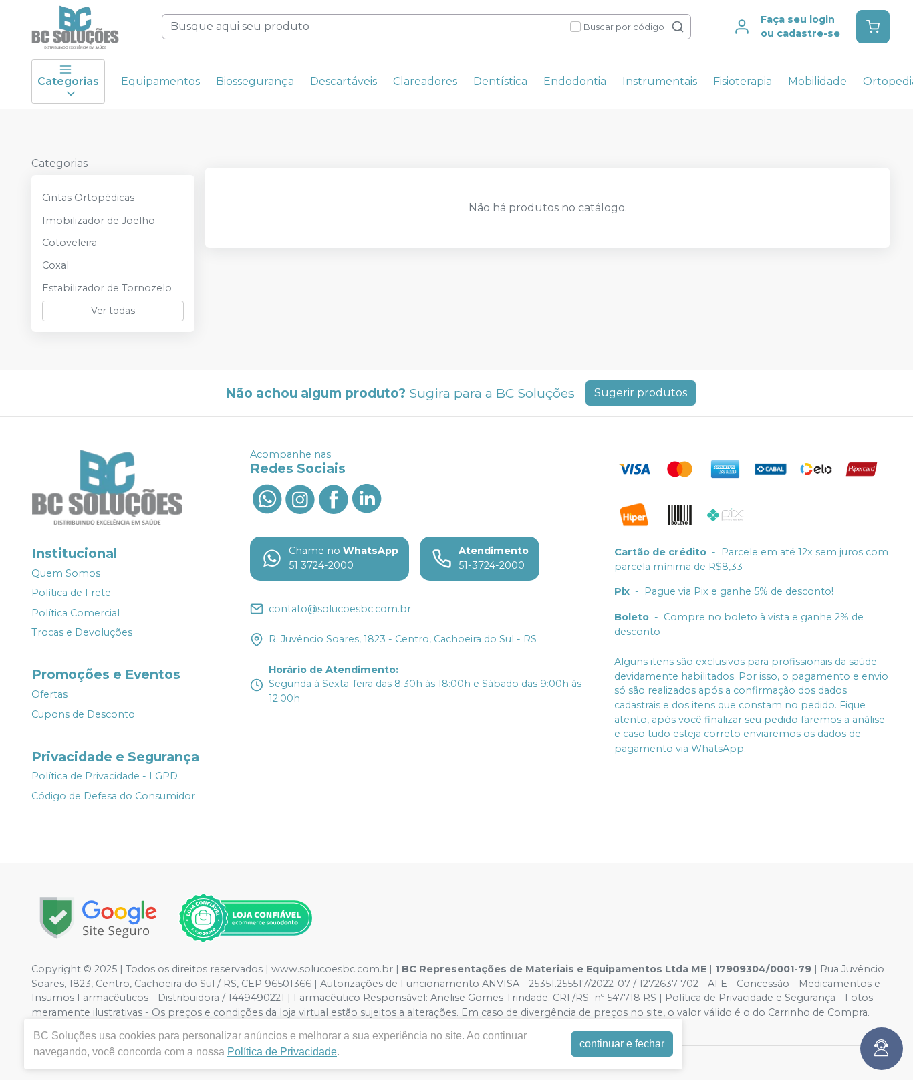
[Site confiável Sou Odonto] (245, 918)
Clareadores (425, 81)
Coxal (55, 265)
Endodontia (574, 81)
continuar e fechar (621, 1043)
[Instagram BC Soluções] (300, 497)
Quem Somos (65, 573)
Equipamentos (160, 81)
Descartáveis (343, 81)
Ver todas (113, 311)
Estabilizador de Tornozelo (107, 288)
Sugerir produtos (640, 392)
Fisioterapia (742, 81)
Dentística (500, 81)
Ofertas (49, 694)
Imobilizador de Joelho (98, 221)
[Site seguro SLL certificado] (98, 917)
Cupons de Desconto (83, 714)
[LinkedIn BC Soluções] (367, 497)
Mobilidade (817, 81)
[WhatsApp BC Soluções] (266, 497)
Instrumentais (659, 81)
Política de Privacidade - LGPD (104, 777)
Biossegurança (255, 81)
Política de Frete (71, 593)
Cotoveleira (69, 243)
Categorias (68, 81)
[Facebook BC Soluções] (333, 497)
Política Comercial (75, 613)
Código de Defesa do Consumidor (113, 796)
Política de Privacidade (282, 1051)
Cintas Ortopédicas (88, 198)
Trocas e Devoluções (81, 633)
